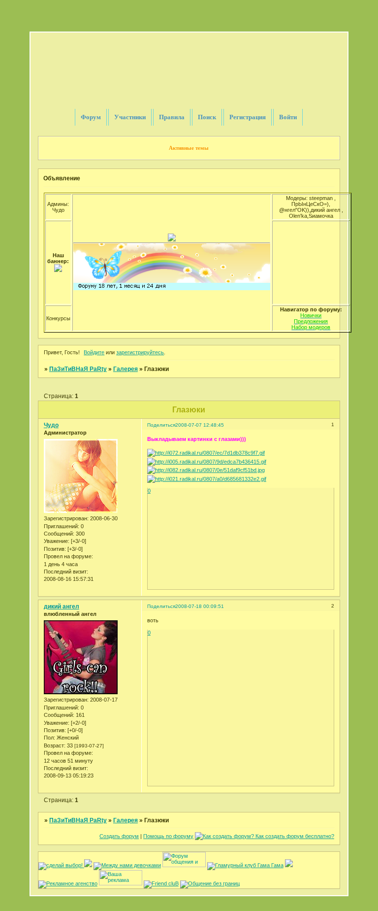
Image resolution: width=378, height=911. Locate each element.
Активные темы (189, 148)
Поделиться (161, 425)
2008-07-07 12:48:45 (199, 425)
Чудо (51, 425)
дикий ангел (61, 606)
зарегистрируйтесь (140, 352)
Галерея (125, 369)
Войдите (94, 352)
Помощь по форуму (168, 836)
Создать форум (119, 836)
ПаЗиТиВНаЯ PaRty (78, 369)
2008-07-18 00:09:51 (199, 606)
